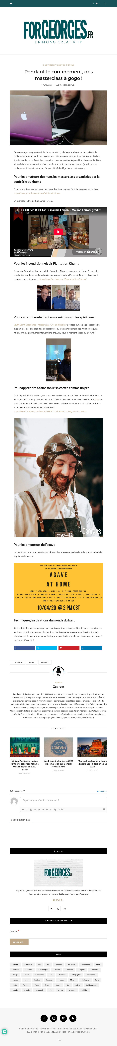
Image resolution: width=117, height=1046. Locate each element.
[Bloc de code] (51, 809)
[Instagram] (53, 1018)
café (97, 399)
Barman (59, 964)
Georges (58, 687)
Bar (48, 964)
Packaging (85, 980)
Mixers (72, 980)
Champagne (43, 970)
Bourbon (16, 970)
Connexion (101, 791)
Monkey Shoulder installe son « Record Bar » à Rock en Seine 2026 (92, 764)
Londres (49, 980)
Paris (97, 980)
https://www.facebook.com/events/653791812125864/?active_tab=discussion (50, 411)
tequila (15, 990)
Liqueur (15, 980)
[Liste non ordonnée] (43, 809)
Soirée (77, 985)
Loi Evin (37, 980)
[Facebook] (44, 1018)
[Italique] (27, 809)
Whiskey (72, 990)
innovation (91, 975)
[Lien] (55, 809)
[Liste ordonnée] (39, 809)
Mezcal (61, 980)
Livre (26, 980)
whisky (45, 662)
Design (15, 975)
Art (39, 964)
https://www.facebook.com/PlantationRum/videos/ (62, 279)
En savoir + (58, 900)
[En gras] (23, 809)
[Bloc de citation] (47, 809)
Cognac (82, 970)
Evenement (39, 975)
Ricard (58, 985)
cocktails (69, 970)
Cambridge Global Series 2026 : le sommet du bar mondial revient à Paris (58, 764)
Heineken (62, 975)
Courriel (14, 931)
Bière (98, 964)
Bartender (71, 964)
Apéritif (15, 964)
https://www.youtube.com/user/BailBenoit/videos (37, 193)
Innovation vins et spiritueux (58, 65)
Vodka (60, 990)
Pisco (37, 985)
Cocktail (17, 662)
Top (59, 1040)
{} (59, 809)
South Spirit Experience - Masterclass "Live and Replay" (40, 324)
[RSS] (72, 1018)
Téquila (27, 990)
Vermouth (39, 990)
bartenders (86, 964)
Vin (50, 990)
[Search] (105, 3)
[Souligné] (31, 809)
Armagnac (28, 964)
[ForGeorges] (58, 31)
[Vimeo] (63, 1018)
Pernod (26, 985)
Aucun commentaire (65, 85)
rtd (68, 985)
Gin (51, 975)
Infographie (76, 975)
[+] (62, 809)
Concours (94, 970)
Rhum (32, 662)
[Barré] (35, 809)
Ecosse (26, 975)
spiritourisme (91, 985)
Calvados (29, 970)
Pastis (15, 985)
